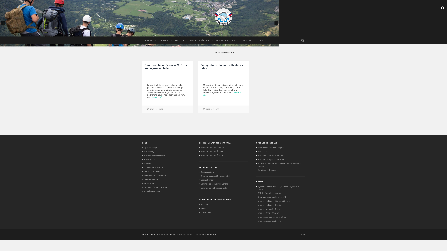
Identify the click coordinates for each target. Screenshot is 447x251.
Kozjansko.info (207, 172)
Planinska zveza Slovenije (155, 175)
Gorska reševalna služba (154, 155)
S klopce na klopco (226, 40)
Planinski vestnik (151, 179)
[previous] (3, 23)
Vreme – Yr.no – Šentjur (268, 213)
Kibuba (204, 208)
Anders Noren (209, 235)
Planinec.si (262, 151)
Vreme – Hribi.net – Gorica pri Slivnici (274, 201)
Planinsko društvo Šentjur (212, 151)
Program (163, 40)
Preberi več (156, 97)
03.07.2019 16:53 (212, 109)
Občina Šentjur (207, 180)
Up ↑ (303, 235)
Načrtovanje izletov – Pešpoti (271, 147)
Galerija (179, 40)
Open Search (302, 40)
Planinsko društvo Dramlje (212, 147)
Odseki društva (198, 40)
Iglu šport (205, 204)
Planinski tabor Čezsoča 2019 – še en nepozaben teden (166, 66)
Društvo (247, 40)
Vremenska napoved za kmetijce (272, 217)
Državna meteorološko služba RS (272, 197)
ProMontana (206, 212)
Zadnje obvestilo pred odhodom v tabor (222, 66)
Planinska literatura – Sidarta (270, 155)
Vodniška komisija (152, 191)
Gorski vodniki (150, 159)
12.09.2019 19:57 (156, 109)
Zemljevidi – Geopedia (268, 170)
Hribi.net (147, 163)
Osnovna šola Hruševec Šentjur (214, 184)
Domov (148, 40)
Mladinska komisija (152, 171)
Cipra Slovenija (150, 147)
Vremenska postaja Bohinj (269, 221)
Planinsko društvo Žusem (212, 155)
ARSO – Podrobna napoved (269, 193)
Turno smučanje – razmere (155, 187)
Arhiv (263, 40)
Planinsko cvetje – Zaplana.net (271, 159)
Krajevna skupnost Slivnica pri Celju (216, 176)
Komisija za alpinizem (153, 167)
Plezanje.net (149, 183)
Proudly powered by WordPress (158, 235)
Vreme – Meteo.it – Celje (269, 209)
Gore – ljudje (149, 151)
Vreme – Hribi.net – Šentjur (270, 205)
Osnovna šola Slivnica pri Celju (214, 188)
